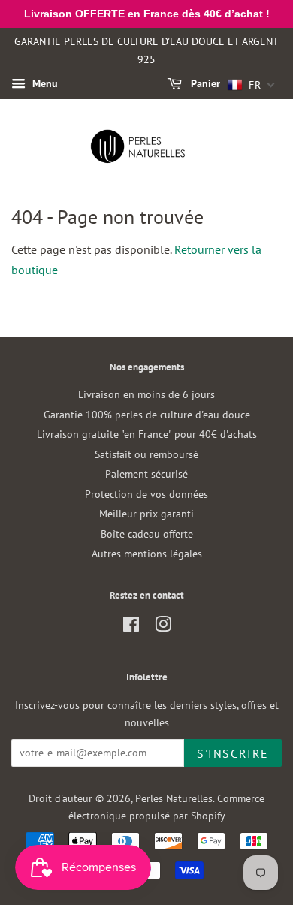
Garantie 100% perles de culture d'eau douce (147, 414)
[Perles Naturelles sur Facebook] (131, 627)
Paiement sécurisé (146, 474)
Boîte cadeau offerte (147, 534)
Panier (204, 84)
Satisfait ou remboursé (146, 454)
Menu (43, 84)
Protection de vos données (146, 494)
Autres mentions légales (147, 553)
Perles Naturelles (174, 798)
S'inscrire (233, 753)
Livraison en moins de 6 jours (146, 394)
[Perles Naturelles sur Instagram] (163, 627)
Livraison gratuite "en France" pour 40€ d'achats (147, 434)
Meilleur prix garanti (146, 513)
